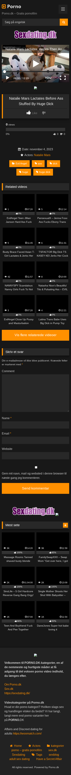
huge (25, 172)
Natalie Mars (42, 155)
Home (18, 745)
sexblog (54, 754)
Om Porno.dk (12, 684)
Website (7, 448)
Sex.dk (8, 688)
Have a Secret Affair (49, 759)
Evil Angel (21, 163)
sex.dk (52, 750)
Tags (39, 754)
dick (55, 163)
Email (6, 433)
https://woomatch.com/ (27, 733)
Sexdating (18, 754)
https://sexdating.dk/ (17, 693)
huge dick (44, 172)
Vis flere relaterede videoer (35, 335)
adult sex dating (19, 759)
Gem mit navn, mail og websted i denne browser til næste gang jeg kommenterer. (34, 475)
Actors (36, 745)
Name (6, 418)
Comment (8, 371)
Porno (13, 6)
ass (40, 163)
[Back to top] (60, 764)
